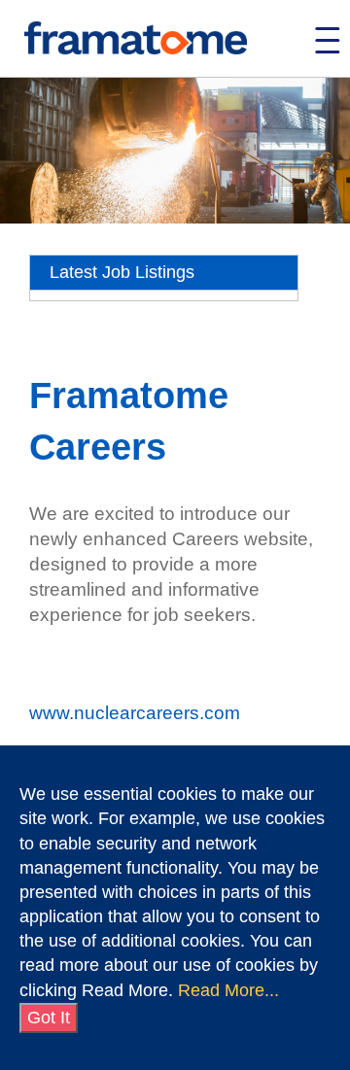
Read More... (228, 990)
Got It (48, 1017)
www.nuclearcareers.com (134, 713)
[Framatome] (135, 39)
